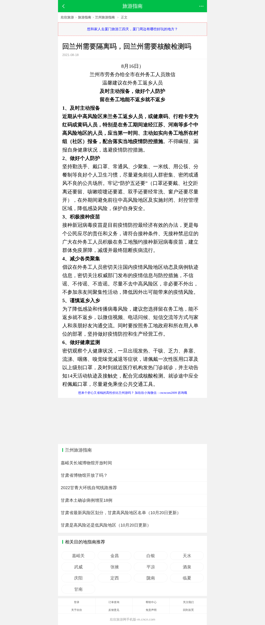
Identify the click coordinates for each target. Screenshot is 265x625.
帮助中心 (151, 602)
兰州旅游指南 (105, 17)
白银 (150, 555)
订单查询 (113, 602)
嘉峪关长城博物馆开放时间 (86, 462)
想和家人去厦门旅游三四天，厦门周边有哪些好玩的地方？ (132, 29)
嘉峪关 (78, 555)
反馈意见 (113, 609)
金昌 (114, 555)
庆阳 (78, 578)
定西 (114, 578)
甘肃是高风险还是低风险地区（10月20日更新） (106, 525)
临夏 (187, 578)
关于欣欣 (76, 609)
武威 (78, 567)
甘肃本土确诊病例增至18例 (86, 500)
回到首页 (188, 609)
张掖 (114, 567)
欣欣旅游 (67, 17)
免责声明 (151, 609)
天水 (187, 555)
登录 (76, 602)
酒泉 (187, 567)
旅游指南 (84, 17)
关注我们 (188, 602)
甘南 (78, 589)
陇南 (150, 578)
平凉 (150, 567)
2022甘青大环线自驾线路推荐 (89, 487)
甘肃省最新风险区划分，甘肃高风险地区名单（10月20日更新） (121, 512)
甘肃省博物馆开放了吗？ (84, 475)
